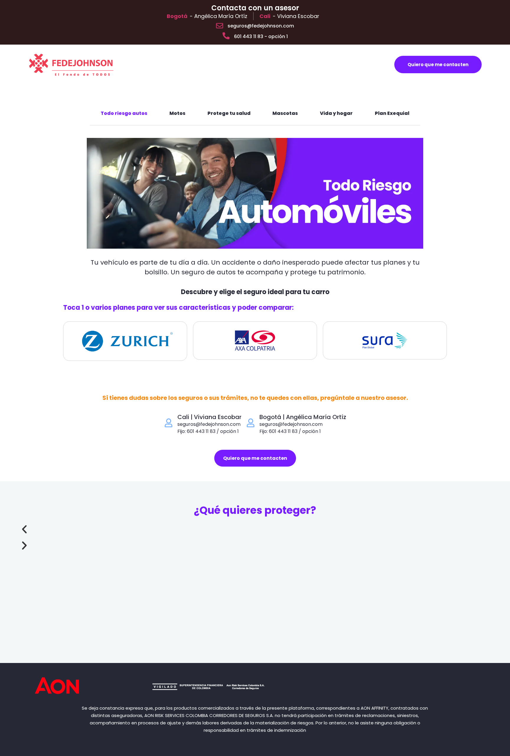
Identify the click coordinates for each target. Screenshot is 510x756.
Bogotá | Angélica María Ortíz (302, 417)
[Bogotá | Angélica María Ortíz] (250, 422)
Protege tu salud (229, 113)
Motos (177, 113)
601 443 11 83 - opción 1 (261, 36)
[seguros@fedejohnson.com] (219, 25)
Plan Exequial (392, 113)
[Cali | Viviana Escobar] (168, 422)
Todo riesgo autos (124, 113)
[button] (255, 529)
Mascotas (285, 113)
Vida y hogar (336, 113)
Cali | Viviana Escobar (209, 417)
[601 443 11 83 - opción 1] (226, 35)
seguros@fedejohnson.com (261, 25)
